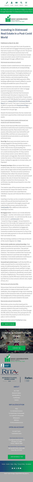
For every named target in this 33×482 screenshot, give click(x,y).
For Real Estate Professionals (16, 413)
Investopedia (5, 207)
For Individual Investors (16, 411)
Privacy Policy (21, 464)
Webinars (16, 420)
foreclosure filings (22, 105)
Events (8, 464)
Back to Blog (9, 324)
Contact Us (16, 348)
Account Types (16, 431)
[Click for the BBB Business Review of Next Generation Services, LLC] (6, 367)
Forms (3, 464)
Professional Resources (16, 422)
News (12, 464)
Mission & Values (16, 393)
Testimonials (16, 398)
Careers (16, 400)
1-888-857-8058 (18, 443)
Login (11, 5)
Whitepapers (16, 418)
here (19, 241)
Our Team (16, 391)
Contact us (19, 320)
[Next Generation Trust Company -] (16, 19)
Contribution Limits (16, 433)
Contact (6, 5)
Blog (15, 464)
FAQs (16, 409)
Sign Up (16, 5)
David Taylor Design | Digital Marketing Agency (16, 473)
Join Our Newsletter (16, 457)
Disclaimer (28, 464)
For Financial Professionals (17, 415)
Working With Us (16, 395)
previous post (15, 219)
